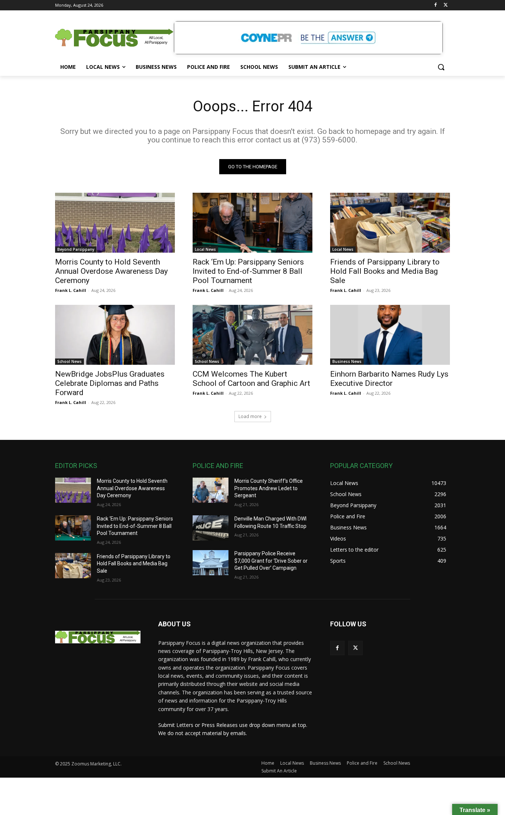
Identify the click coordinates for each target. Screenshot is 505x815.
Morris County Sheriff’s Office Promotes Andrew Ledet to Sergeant (268, 488)
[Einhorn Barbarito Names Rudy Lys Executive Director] (390, 335)
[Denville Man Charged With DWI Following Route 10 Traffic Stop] (210, 527)
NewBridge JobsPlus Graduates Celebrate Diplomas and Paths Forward (110, 383)
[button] (441, 67)
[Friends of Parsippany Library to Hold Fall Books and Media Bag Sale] (390, 223)
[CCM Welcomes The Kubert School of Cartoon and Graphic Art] (252, 335)
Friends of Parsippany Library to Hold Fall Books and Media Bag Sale (385, 271)
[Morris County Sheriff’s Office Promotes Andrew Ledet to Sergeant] (210, 490)
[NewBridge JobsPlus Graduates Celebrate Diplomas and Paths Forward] (115, 335)
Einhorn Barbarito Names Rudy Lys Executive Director (389, 379)
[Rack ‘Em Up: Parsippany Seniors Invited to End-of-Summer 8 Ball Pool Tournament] (252, 223)
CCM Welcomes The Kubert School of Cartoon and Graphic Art (251, 379)
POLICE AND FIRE (218, 465)
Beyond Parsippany (75, 249)
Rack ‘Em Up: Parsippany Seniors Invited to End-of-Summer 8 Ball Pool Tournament (248, 271)
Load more (250, 416)
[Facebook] (435, 5)
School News (69, 361)
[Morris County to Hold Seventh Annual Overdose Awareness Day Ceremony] (115, 223)
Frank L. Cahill (70, 290)
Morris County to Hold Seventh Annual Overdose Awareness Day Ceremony (111, 271)
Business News (347, 361)
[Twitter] (445, 5)
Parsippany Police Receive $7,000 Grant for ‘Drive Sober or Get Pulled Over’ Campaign (271, 560)
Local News (205, 249)
